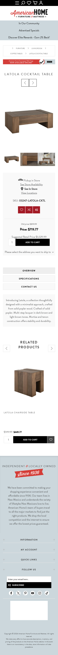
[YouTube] (33, 593)
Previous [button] (6, 348)
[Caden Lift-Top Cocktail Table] (25, 83)
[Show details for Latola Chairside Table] (29, 382)
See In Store (30, 189)
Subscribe (18, 585)
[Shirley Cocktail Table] (33, 83)
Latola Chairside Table (19, 412)
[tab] (29, 270)
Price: (23, 229)
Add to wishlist (21, 209)
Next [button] (51, 348)
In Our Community (29, 23)
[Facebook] (11, 593)
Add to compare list (29, 209)
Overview (29, 270)
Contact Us (29, 286)
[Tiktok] (47, 593)
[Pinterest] (25, 593)
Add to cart (32, 242)
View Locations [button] (29, 193)
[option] (29, 400)
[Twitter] (18, 593)
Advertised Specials (29, 30)
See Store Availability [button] (31, 184)
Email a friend (36, 209)
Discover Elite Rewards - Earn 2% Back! (29, 37)
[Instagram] (40, 593)
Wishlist (29, 3)
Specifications (29, 278)
